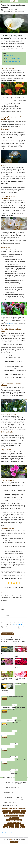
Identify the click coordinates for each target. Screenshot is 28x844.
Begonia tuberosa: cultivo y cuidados (20, 679)
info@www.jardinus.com (14, 631)
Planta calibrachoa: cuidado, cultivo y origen (20, 783)
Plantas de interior (22, 808)
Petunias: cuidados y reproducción (19, 666)
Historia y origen (9, 55)
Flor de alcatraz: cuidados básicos (13, 63)
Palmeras (24, 811)
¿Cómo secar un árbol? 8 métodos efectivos (14, 733)
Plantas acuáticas (16, 811)
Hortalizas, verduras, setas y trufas (17, 813)
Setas (10, 808)
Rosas (14, 808)
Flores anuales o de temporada (14, 822)
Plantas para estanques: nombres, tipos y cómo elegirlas (14, 759)
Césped (16, 825)
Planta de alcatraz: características (13, 58)
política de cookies (21, 839)
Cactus (22, 825)
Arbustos (23, 827)
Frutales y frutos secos (14, 818)
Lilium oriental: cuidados (6, 666)
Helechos (21, 815)
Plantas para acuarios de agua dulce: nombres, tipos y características (14, 772)
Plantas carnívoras (6, 811)
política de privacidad (18, 624)
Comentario (4, 600)
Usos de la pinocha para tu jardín (14, 720)
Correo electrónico (5, 616)
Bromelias (11, 827)
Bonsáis (17, 827)
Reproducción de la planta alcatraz (13, 61)
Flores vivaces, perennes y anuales (17, 833)
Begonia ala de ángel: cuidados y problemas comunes (19, 655)
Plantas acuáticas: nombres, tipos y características (14, 746)
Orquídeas (5, 813)
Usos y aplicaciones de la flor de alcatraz (15, 57)
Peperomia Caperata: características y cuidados (14, 800)
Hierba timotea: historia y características (6, 679)
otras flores (10, 324)
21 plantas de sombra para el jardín (11, 787)
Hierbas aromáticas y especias (10, 815)
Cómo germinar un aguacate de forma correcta (14, 707)
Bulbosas (5, 827)
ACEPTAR (14, 842)
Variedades (7, 833)
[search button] (26, 1)
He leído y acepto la (13, 624)
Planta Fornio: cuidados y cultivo (6, 654)
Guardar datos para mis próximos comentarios (14, 622)
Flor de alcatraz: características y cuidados (6, 691)
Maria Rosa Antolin (8, 11)
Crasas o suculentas (9, 825)
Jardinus (2, 833)
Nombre (3, 609)
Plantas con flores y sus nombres (11, 780)
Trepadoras (4, 808)
